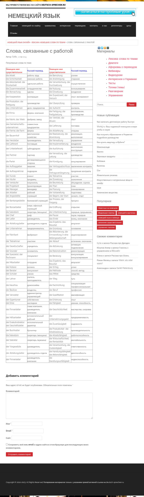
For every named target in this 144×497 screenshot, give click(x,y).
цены (128, 26)
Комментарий (12, 391)
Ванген (100, 152)
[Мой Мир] (107, 47)
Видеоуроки (115, 75)
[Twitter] (102, 47)
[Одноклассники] (105, 47)
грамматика (50, 26)
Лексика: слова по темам (123, 58)
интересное (65, 26)
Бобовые (101, 161)
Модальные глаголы (106, 213)
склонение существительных (110, 223)
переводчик (80, 26)
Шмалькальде (103, 147)
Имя (8, 424)
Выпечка (101, 166)
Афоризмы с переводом (122, 66)
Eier (98, 170)
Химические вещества (107, 192)
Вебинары (114, 70)
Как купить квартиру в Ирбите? (111, 142)
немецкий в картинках (126, 213)
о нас (104, 26)
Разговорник (115, 91)
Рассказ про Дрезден (120, 243)
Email (9, 431)
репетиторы (116, 26)
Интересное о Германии (122, 79)
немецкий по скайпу (31, 26)
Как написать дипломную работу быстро (115, 122)
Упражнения (115, 95)
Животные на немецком (107, 208)
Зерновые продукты (106, 156)
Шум (99, 188)
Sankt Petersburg (125, 268)
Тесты (111, 83)
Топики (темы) (116, 87)
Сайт (8, 438)
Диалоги (113, 62)
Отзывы (13, 33)
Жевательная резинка (107, 175)
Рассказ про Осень (120, 255)
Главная (14, 26)
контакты (94, 26)
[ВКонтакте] (99, 47)
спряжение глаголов (106, 227)
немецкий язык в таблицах (108, 218)
